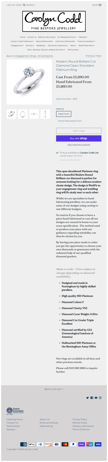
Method (60, 109)
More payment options (79, 144)
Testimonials (13, 426)
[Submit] (24, 5)
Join (18, 5)
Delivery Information (83, 426)
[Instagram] (100, 397)
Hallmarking (46, 426)
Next (98, 55)
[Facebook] (92, 397)
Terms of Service (81, 429)
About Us (44, 419)
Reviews (11, 429)
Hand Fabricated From (70, 121)
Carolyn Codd (31, 449)
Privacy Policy (80, 419)
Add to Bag (79, 130)
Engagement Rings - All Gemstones (34, 56)
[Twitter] (87, 397)
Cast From (63, 114)
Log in (10, 5)
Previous (90, 55)
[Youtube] (96, 397)
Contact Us (12, 422)
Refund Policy (80, 422)
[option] (11, 114)
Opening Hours (15, 419)
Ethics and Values (49, 422)
